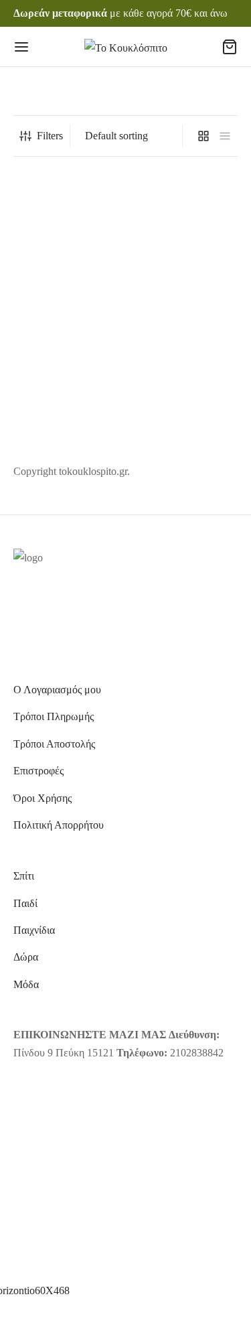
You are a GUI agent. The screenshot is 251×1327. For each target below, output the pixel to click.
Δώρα (25, 957)
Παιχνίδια (34, 930)
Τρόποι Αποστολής (54, 744)
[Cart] (230, 47)
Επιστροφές (38, 770)
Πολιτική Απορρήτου (58, 825)
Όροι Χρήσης (42, 798)
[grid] (203, 136)
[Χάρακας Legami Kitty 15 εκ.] (66, 257)
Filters (50, 135)
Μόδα (26, 984)
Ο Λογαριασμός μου (57, 689)
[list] (225, 136)
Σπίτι (23, 876)
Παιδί (25, 903)
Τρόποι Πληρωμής (53, 716)
